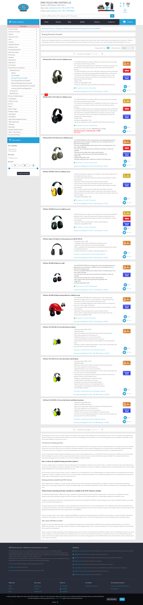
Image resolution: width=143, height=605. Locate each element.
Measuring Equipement (14, 49)
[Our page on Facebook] (120, 3)
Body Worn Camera (13, 52)
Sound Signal (11, 116)
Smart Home (11, 127)
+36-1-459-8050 (68, 11)
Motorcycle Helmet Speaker (15, 96)
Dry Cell (10, 104)
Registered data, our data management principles (26, 563)
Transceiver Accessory (14, 31)
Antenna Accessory (13, 37)
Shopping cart (38, 591)
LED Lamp (11, 124)
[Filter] (33, 165)
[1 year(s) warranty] (127, 99)
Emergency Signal (13, 111)
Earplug (13, 73)
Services (58, 22)
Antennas (10, 34)
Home (46, 22)
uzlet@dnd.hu (53, 8)
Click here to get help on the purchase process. (91, 554)
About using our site (18, 567)
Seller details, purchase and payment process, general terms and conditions (98, 557)
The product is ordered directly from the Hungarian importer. (89, 254)
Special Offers (23, 26)
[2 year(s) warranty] (127, 62)
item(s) (129, 22)
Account (36, 588)
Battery (10, 106)
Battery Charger (12, 109)
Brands (82, 22)
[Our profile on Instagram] (120, 6)
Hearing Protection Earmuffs (19, 78)
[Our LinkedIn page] (128, 6)
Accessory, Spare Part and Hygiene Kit (21, 88)
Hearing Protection (15, 70)
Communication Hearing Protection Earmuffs (23, 85)
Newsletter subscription (23, 173)
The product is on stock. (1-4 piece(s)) (86, 88)
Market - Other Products (14, 132)
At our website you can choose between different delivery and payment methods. (104, 551)
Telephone (11, 57)
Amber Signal (12, 114)
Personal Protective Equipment (16, 67)
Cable (9, 39)
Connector (11, 42)
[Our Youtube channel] (124, 3)
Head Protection (14, 93)
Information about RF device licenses (91, 571)
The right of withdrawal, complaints (88, 561)
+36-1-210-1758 (67, 8)
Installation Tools (13, 47)
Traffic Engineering (13, 122)
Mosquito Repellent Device (15, 129)
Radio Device (12, 62)
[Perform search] (112, 16)
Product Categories (18, 22)
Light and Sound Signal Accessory (17, 119)
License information (88, 574)
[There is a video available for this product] (127, 69)
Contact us (111, 22)
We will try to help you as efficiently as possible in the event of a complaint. (101, 567)
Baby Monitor (12, 60)
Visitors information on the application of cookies (26, 570)
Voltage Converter (13, 101)
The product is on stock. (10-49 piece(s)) (86, 125)
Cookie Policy (58, 598)
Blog (69, 22)
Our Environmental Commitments (120, 586)
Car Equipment (12, 98)
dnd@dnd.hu (54, 11)
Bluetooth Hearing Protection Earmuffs (21, 83)
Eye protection (14, 91)
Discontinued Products (14, 134)
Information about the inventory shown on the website (94, 564)
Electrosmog (11, 55)
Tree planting (114, 588)
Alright (122, 599)
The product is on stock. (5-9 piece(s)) (86, 200)
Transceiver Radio (13, 29)
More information (111, 599)
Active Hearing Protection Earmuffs (20, 80)
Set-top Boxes (12, 65)
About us (97, 22)
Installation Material (13, 44)
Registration (37, 586)
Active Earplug (15, 75)
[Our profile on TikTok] (123, 6)
